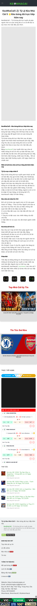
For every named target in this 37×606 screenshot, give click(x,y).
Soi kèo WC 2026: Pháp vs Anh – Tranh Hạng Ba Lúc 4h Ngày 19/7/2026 (20, 482)
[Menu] (2, 3)
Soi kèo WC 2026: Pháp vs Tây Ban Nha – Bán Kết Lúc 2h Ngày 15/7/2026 (21, 497)
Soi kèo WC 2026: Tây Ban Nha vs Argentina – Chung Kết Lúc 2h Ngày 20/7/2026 (18, 313)
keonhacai (22, 266)
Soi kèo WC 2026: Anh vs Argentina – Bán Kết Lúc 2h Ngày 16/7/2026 (21, 490)
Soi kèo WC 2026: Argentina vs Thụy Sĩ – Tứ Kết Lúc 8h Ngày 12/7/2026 (21, 505)
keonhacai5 (9, 149)
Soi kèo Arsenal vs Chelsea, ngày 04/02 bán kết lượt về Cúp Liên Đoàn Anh (18, 356)
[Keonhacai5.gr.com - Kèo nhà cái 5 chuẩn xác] (18, 3)
